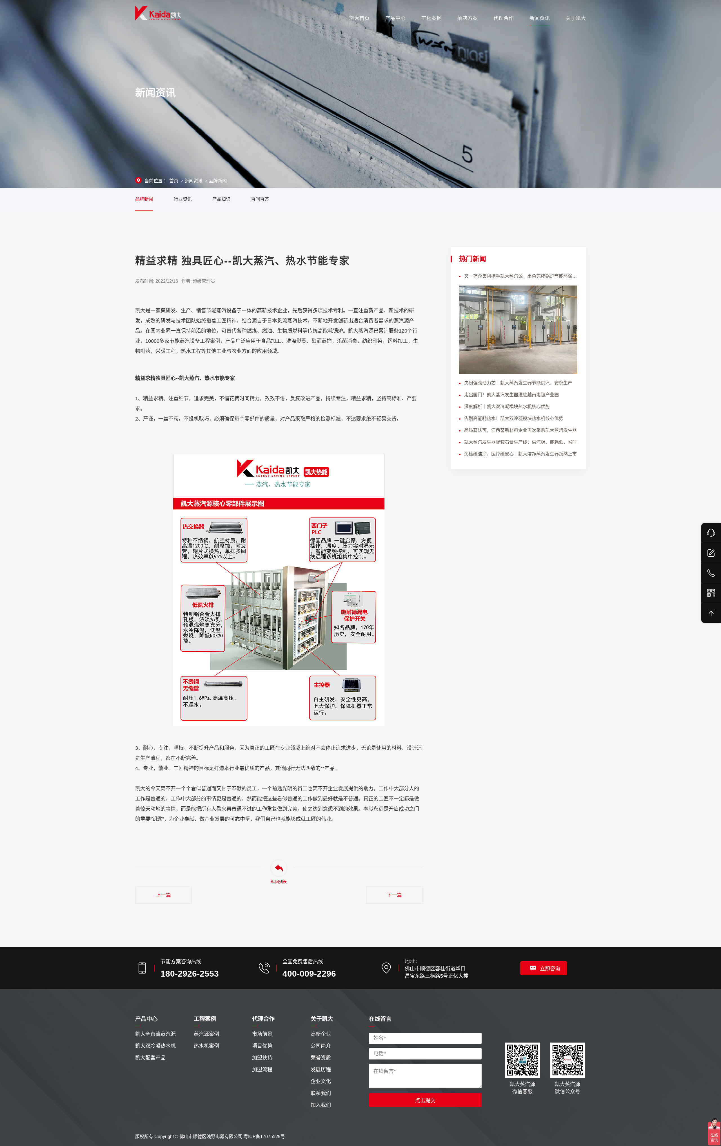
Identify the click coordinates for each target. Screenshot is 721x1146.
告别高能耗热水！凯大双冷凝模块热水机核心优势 (513, 418)
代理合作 (263, 1019)
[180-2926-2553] (711, 573)
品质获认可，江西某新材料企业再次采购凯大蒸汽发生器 (520, 430)
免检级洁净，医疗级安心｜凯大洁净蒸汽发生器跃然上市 (520, 454)
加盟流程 (262, 1069)
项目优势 (262, 1046)
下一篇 (394, 895)
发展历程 (321, 1069)
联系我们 (321, 1093)
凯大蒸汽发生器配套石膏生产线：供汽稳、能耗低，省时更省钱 (520, 442)
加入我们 (321, 1105)
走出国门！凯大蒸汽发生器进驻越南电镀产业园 (511, 394)
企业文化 (321, 1081)
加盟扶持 (262, 1058)
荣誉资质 (321, 1058)
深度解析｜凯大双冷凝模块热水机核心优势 (507, 406)
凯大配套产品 (150, 1058)
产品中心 (146, 1019)
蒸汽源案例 (206, 1034)
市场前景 (262, 1034)
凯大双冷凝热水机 (155, 1046)
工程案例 (205, 1019)
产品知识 (221, 199)
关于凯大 (322, 1019)
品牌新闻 (218, 180)
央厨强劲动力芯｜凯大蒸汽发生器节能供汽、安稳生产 (518, 382)
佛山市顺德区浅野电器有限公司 (210, 1136)
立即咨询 (550, 969)
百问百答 (260, 199)
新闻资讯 (193, 180)
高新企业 (321, 1034)
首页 (173, 180)
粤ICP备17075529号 (264, 1136)
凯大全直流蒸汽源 (155, 1034)
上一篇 (163, 895)
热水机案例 (206, 1046)
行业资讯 (183, 199)
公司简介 (321, 1046)
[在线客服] (711, 533)
